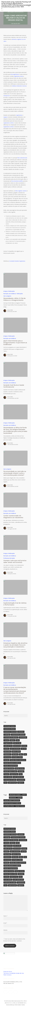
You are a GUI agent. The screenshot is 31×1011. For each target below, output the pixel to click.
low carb (23, 748)
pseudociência (20, 779)
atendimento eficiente (9, 729)
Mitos (21, 754)
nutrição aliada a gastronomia (17, 760)
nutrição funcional (8, 768)
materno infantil (16, 751)
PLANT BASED (7, 777)
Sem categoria (7, 296)
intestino (6, 748)
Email (5, 923)
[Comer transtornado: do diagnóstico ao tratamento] (15, 500)
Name (5, 916)
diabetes (12, 740)
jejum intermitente (14, 748)
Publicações (20, 293)
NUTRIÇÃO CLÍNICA (17, 757)
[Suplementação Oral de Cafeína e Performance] (15, 587)
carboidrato (21, 731)
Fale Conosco (7, 975)
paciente (6, 774)
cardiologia (7, 734)
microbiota (15, 754)
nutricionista (7, 757)
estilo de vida (17, 743)
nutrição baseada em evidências (12, 763)
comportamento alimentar (18, 734)
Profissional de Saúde (9, 558)
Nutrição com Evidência (15, 11)
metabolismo (7, 754)
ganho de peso (8, 746)
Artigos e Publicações (9, 291)
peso (20, 774)
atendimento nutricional (10, 731)
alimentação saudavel (9, 726)
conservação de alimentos (11, 737)
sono (5, 782)
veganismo (20, 782)
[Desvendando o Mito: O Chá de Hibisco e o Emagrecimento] (15, 280)
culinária (6, 740)
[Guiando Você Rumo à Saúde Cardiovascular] (15, 369)
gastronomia (17, 746)
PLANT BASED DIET (18, 777)
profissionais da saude (9, 779)
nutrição (6, 760)
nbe (25, 754)
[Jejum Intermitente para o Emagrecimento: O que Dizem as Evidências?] (15, 325)
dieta (17, 740)
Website (5, 930)
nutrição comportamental (10, 765)
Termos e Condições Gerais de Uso (13, 973)
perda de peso (14, 774)
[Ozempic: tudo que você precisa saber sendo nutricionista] (15, 542)
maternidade (7, 751)
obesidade (21, 771)
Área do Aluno (7, 971)
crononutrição (22, 737)
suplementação (12, 782)
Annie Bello (10, 310)
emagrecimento (8, 743)
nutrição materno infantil (10, 771)
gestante (24, 746)
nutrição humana (19, 768)
